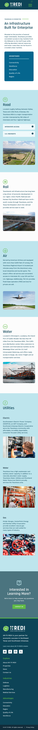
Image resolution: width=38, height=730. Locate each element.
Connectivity (14, 62)
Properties (6, 666)
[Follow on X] (21, 651)
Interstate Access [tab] (12, 127)
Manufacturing (8, 689)
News (5, 669)
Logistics (6, 686)
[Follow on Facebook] (10, 651)
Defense (6, 682)
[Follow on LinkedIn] (5, 651)
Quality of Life (14, 73)
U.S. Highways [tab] (10, 134)
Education (13, 70)
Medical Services (9, 692)
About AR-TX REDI (9, 662)
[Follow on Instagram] (15, 651)
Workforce (13, 66)
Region (11, 77)
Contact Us (19, 606)
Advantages (14, 56)
